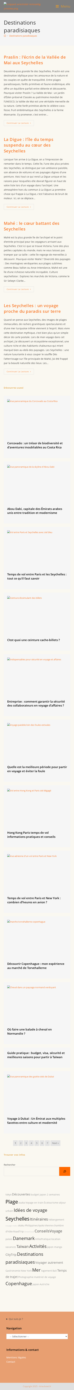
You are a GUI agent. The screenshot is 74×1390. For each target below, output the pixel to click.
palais (9, 1239)
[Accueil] (5, 35)
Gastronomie (13, 1270)
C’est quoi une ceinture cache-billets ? (33, 640)
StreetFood (29, 1232)
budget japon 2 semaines (45, 1194)
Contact (10, 1361)
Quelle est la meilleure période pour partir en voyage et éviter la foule (37, 769)
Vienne (49, 1225)
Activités (37, 1246)
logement (46, 1270)
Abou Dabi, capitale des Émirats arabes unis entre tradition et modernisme (34, 511)
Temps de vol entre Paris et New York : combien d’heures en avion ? (34, 900)
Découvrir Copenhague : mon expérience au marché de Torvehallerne (35, 966)
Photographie (26, 1277)
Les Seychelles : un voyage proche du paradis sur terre (32, 308)
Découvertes (21, 1194)
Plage (12, 1201)
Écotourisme (51, 1202)
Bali (54, 1270)
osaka (21, 1202)
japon (36, 1284)
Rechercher (9, 1164)
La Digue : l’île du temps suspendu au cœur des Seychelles (29, 145)
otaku (21, 1225)
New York (26, 1270)
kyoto (41, 1225)
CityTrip (11, 1255)
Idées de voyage (30, 1210)
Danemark (24, 1238)
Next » (55, 1143)
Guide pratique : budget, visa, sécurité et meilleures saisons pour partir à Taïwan (36, 1055)
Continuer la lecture (20, 123)
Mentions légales (16, 1357)
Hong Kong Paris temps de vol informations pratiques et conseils (31, 835)
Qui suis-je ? (16, 1319)
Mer (36, 1270)
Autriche (44, 1284)
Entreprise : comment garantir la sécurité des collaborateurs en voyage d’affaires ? (36, 703)
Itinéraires (39, 1219)
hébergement (56, 1219)
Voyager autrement (49, 1262)
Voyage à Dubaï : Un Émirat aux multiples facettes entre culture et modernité (36, 1121)
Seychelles (17, 1218)
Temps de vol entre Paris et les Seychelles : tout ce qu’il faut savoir (37, 576)
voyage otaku (12, 1225)
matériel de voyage (45, 1277)
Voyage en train (34, 1202)
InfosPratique (43, 1239)
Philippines (31, 1225)
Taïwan (23, 1246)
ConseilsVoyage (48, 1230)
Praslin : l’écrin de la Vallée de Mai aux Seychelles (35, 60)
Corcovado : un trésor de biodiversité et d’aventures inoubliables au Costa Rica (35, 445)
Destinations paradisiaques (23, 35)
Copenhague (19, 1284)
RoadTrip (18, 1231)
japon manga (54, 1247)
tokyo (9, 1194)
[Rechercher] (64, 1171)
